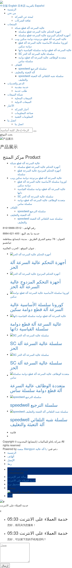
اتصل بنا (11, 120)
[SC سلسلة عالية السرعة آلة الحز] (29, 335)
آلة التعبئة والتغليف (25, 72)
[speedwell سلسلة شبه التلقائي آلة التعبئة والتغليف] (39, 411)
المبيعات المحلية (23, 98)
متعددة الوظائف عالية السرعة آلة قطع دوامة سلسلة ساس (37, 387)
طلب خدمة (21, 91)
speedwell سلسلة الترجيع (32, 68)
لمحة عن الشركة (24, 17)
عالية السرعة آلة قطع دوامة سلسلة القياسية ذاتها (44, 50)
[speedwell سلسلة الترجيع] (25, 396)
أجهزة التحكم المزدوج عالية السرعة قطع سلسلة (44, 35)
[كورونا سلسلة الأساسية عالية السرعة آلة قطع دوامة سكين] (39, 294)
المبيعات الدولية (23, 102)
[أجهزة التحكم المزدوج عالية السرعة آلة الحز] (35, 273)
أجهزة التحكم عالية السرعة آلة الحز (38, 264)
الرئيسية (11, 9)
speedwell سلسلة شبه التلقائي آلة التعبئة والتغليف (38, 421)
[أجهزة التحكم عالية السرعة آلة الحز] (30, 254)
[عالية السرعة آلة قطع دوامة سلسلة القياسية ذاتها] (38, 315)
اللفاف (18, 65)
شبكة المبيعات (15, 94)
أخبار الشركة (22, 109)
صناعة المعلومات (24, 113)
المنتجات (12, 24)
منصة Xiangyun (26, 449)
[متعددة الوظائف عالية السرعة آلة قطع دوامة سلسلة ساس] (39, 375)
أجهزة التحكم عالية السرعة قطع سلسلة (39, 31)
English (12, 5)
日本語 (21, 5)
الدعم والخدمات (15, 83)
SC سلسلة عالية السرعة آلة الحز (36, 54)
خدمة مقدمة (21, 87)
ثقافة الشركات (23, 20)
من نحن (11, 13)
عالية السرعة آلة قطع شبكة (29, 28)
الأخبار (10, 105)
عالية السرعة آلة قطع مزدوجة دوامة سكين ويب (40, 39)
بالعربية (30, 5)
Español (39, 5)
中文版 (4, 5)
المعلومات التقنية (24, 116)
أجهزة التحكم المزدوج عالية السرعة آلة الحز (35, 284)
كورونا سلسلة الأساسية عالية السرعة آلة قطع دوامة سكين (36, 306)
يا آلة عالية (41, 449)
